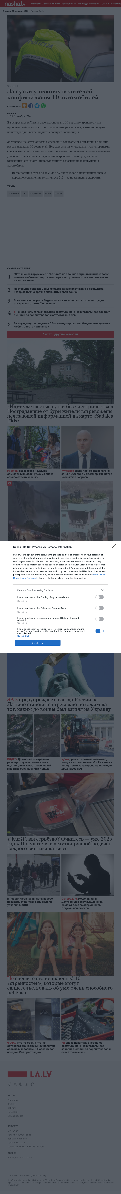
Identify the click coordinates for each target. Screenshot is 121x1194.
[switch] (99, 597)
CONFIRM (38, 643)
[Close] (115, 547)
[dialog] (60, 597)
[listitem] (60, 590)
